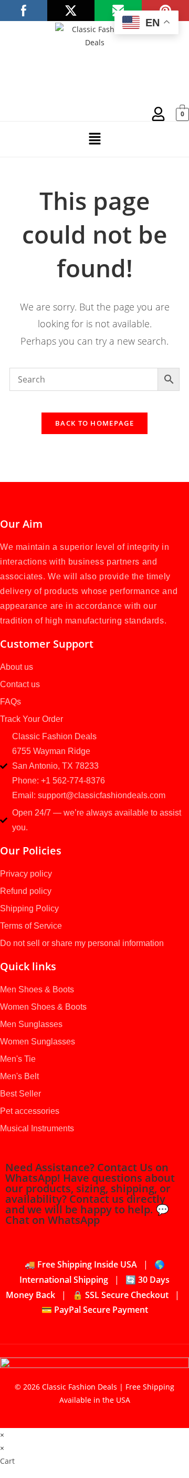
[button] (94, 139)
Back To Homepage (94, 423)
